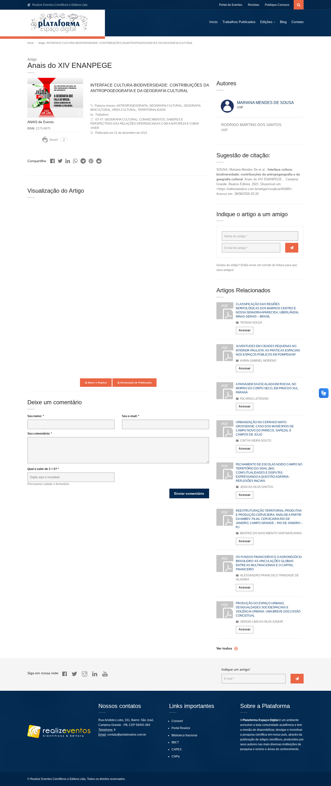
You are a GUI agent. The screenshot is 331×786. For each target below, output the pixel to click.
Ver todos (224, 648)
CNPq (176, 756)
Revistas (253, 5)
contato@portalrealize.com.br (126, 734)
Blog (283, 22)
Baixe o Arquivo (97, 382)
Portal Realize (181, 728)
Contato (298, 22)
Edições (266, 22)
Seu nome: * (35, 416)
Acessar (245, 330)
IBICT (175, 742)
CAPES (176, 749)
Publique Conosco (277, 5)
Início (213, 22)
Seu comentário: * (39, 433)
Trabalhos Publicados (238, 22)
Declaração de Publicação (136, 382)
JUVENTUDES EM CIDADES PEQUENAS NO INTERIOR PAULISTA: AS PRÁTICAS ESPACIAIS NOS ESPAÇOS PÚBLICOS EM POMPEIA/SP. (268, 350)
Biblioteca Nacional (184, 735)
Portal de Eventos (230, 5)
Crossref (177, 721)
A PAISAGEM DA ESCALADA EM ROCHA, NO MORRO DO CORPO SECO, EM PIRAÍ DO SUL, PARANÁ (267, 388)
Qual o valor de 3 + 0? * (43, 469)
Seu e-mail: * (130, 416)
